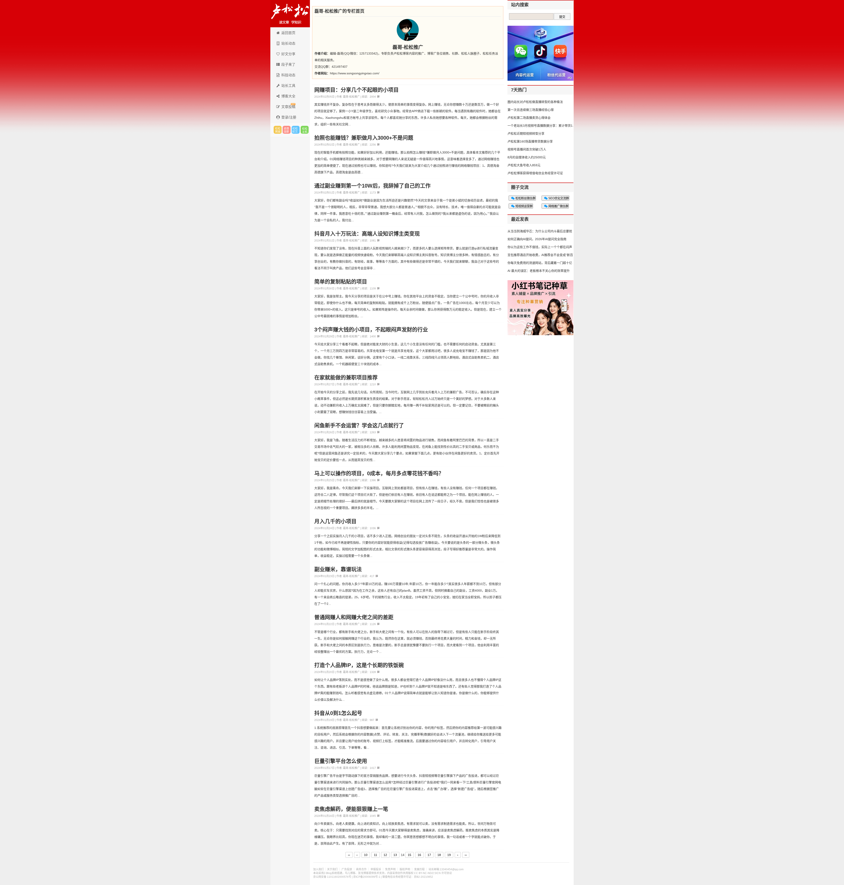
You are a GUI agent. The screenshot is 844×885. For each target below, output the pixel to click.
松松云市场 (278, 130)
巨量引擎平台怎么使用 (340, 761)
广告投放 (347, 869)
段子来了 (288, 64)
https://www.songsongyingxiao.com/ (354, 73)
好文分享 (288, 54)
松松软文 (296, 130)
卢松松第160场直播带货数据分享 (530, 141)
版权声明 (405, 869)
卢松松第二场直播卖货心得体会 (529, 117)
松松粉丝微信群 (525, 198)
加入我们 (318, 869)
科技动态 (288, 75)
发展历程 (419, 869)
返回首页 (288, 33)
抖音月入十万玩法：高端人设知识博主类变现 (367, 234)
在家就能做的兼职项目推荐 (346, 377)
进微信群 (287, 130)
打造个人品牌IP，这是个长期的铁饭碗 (359, 665)
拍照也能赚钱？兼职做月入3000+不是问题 (363, 138)
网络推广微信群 (558, 206)
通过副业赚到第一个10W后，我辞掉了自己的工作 (372, 186)
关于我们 (332, 869)
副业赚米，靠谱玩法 (338, 569)
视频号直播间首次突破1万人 (526, 149)
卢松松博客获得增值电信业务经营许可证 (535, 173)
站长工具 (288, 86)
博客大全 (288, 96)
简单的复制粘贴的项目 (340, 282)
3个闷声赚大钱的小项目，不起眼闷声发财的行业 (371, 330)
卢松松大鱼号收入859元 (523, 165)
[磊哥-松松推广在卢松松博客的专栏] (408, 30)
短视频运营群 (524, 206)
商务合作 (361, 869)
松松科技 (290, 13)
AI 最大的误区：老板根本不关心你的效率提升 (538, 270)
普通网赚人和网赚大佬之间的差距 (353, 617)
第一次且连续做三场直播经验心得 (530, 110)
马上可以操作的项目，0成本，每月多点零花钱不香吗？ (379, 473)
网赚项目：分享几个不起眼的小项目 (356, 90)
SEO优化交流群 (558, 198)
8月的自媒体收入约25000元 (526, 157)
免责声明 (390, 869)
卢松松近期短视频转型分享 (525, 133)
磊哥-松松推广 (351, 96)
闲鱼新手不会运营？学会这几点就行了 (359, 425)
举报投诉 (376, 869)
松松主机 (305, 130)
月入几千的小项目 (335, 521)
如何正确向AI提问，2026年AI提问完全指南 (536, 239)
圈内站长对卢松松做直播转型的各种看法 (535, 102)
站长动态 (288, 43)
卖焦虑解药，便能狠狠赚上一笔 (351, 809)
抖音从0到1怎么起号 (338, 713)
